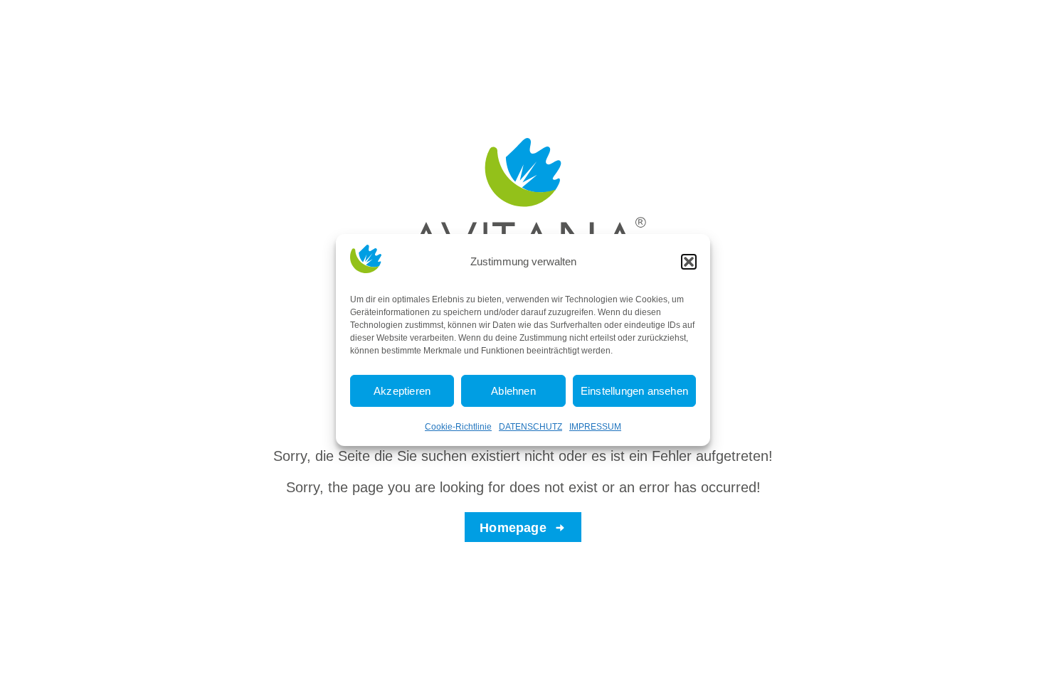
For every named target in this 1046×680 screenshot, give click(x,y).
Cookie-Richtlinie (458, 427)
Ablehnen (513, 391)
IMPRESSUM (595, 427)
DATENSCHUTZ (530, 427)
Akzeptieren (402, 391)
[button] (689, 262)
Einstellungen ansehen (634, 391)
